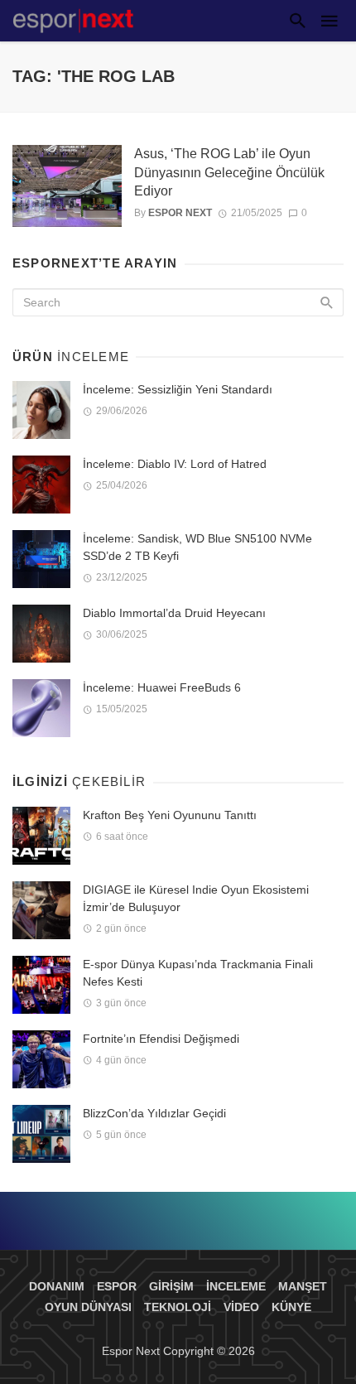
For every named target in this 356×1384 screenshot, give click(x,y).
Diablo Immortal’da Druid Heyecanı (174, 613)
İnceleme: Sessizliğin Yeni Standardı (177, 389)
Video (241, 1307)
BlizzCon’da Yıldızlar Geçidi (154, 1113)
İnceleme (236, 1286)
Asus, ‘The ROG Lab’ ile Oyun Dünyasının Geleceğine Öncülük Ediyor (229, 172)
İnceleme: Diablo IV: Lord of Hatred (175, 463)
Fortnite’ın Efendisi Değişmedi (161, 1038)
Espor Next (180, 213)
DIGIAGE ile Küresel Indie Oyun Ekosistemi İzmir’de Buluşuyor (196, 898)
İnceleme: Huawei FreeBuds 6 (162, 687)
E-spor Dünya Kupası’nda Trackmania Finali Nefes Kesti (198, 972)
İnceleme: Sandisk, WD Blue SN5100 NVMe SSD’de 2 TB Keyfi (197, 547)
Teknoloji (177, 1307)
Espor (117, 1286)
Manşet (302, 1286)
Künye (291, 1307)
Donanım (56, 1286)
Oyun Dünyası (88, 1307)
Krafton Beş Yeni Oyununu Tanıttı (170, 815)
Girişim (171, 1286)
